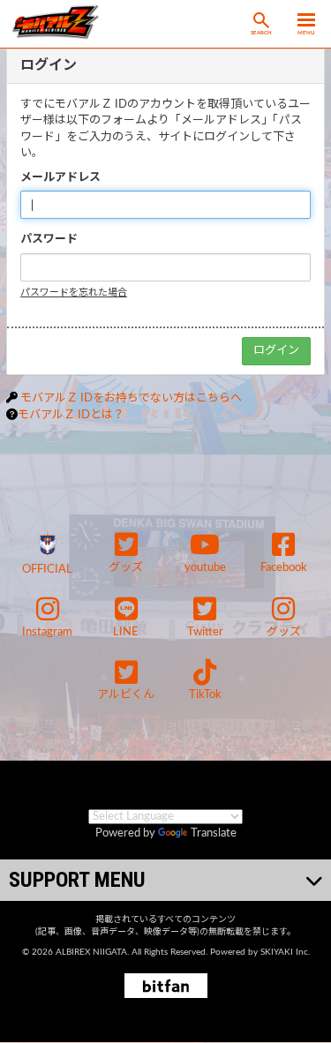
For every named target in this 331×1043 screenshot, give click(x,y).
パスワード (49, 239)
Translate (214, 833)
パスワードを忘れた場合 (73, 292)
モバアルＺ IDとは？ (71, 415)
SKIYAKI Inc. (285, 952)
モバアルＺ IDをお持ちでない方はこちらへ (131, 398)
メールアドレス (60, 178)
